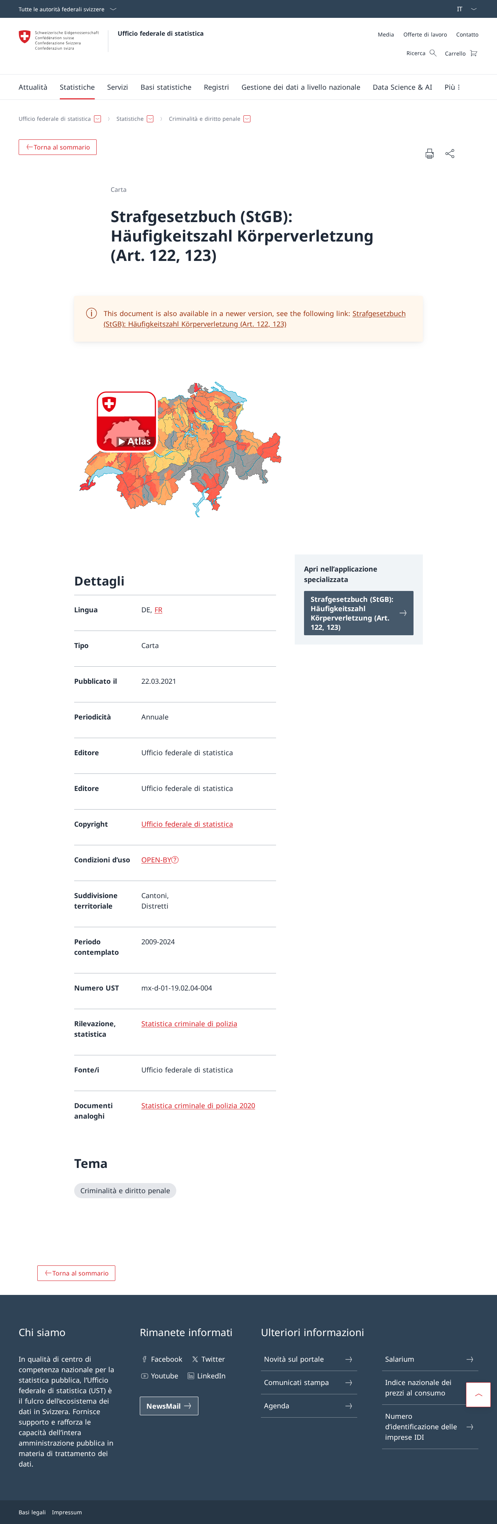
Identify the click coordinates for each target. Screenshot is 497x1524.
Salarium (399, 1359)
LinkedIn (211, 1375)
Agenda (276, 1405)
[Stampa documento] (429, 153)
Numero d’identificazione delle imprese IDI (421, 1426)
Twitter (213, 1359)
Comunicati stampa (296, 1382)
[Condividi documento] (450, 153)
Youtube (164, 1375)
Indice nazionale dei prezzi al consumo (418, 1387)
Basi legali (32, 1512)
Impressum (67, 1512)
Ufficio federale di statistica (161, 33)
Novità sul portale (294, 1359)
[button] (33, 87)
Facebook (166, 1359)
